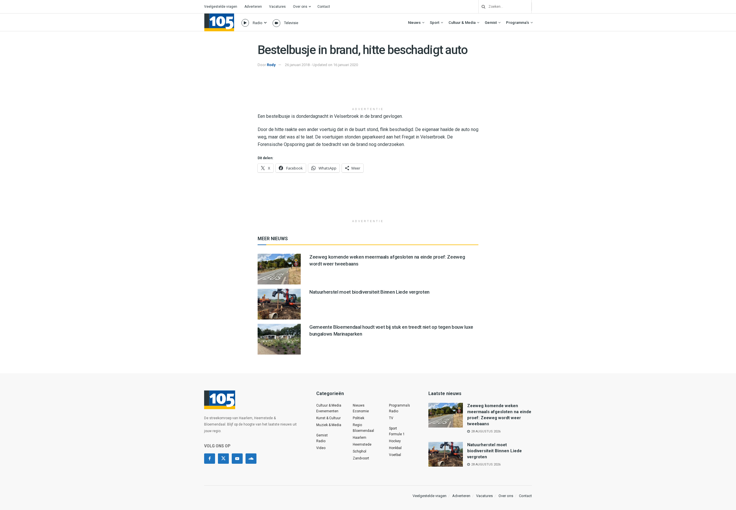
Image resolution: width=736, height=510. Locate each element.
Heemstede (362, 444)
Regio (357, 425)
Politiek (358, 418)
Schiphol (359, 451)
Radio (257, 23)
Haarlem (359, 438)
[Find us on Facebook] (209, 458)
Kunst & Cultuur (328, 418)
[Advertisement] (368, 90)
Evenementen (327, 411)
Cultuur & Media (462, 22)
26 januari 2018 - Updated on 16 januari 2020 (321, 65)
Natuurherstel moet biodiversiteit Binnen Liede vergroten (369, 292)
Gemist (491, 22)
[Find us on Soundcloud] (251, 458)
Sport (434, 22)
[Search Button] (481, 6)
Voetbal (395, 455)
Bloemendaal (363, 431)
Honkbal (395, 448)
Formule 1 (397, 434)
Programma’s (517, 22)
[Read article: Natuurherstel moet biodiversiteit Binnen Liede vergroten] (279, 304)
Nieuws (414, 22)
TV (391, 418)
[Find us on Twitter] (223, 458)
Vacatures (277, 7)
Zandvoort (361, 458)
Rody (271, 65)
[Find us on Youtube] (237, 458)
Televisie (291, 23)
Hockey (395, 441)
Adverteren (253, 7)
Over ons (300, 7)
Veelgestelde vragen (220, 7)
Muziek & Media (328, 425)
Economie (361, 411)
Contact (323, 7)
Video (320, 448)
